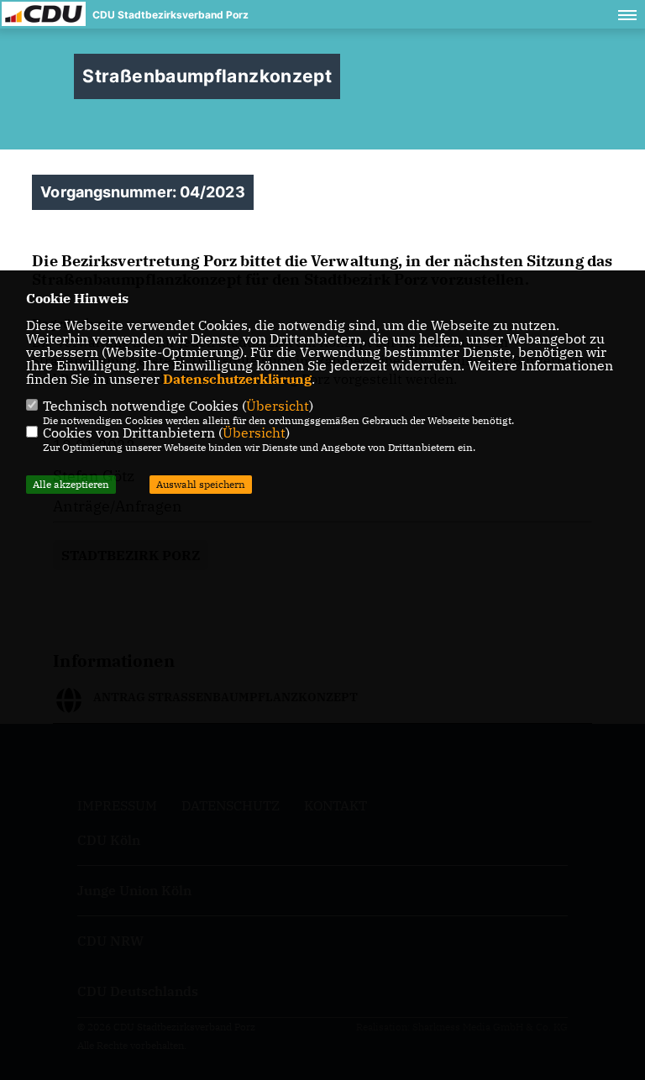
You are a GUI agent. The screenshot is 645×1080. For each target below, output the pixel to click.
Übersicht (277, 405)
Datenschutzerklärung (237, 378)
